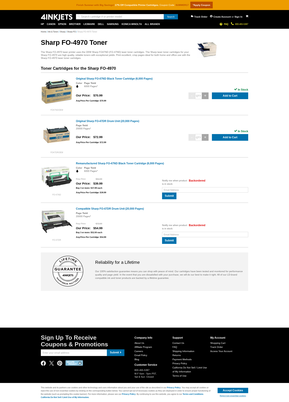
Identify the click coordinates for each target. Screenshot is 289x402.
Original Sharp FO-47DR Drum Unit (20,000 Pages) (107, 121)
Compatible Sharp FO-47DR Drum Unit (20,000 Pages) (110, 208)
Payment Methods (182, 359)
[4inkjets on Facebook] (43, 364)
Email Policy (140, 355)
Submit (169, 195)
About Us (139, 343)
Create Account (222, 16)
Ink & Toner (53, 32)
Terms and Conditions (193, 394)
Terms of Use (179, 375)
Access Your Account (221, 351)
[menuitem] (42, 24)
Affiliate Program (143, 347)
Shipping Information (183, 351)
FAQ (226, 24)
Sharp (63, 32)
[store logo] (57, 17)
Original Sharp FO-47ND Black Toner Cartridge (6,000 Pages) (114, 78)
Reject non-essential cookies (233, 396)
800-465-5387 (241, 24)
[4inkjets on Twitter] (51, 364)
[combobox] (127, 16)
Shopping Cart (217, 343)
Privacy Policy (179, 363)
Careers (138, 351)
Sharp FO (71, 32)
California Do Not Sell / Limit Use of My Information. (65, 397)
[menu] (144, 24)
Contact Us (178, 343)
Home (44, 32)
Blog (136, 359)
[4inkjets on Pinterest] (59, 364)
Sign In (238, 16)
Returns (176, 355)
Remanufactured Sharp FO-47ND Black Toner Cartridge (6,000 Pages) (120, 163)
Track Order (200, 16)
